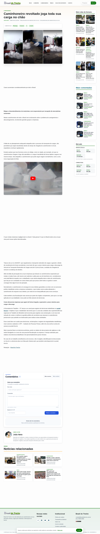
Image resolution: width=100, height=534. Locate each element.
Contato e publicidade (60, 526)
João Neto (6, 20)
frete (18, 470)
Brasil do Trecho (15, 347)
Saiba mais (59, 530)
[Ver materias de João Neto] (8, 436)
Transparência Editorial (60, 519)
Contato (70, 3)
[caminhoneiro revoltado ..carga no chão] (33, 178)
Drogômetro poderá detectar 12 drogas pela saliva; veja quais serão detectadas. (90, 55)
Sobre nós (57, 521)
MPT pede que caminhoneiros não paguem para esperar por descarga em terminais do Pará (54, 473)
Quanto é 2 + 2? (11, 409)
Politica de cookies (59, 517)
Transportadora (21, 454)
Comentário (10, 393)
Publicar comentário (51, 412)
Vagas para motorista (60, 3)
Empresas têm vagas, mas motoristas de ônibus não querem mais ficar (90, 76)
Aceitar (79, 530)
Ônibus (51, 3)
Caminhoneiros (44, 3)
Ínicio (30, 3)
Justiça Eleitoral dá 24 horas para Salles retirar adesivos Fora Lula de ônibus (80, 76)
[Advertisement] (33, 75)
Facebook (22, 25)
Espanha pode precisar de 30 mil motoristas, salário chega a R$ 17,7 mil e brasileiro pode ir (80, 29)
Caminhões (36, 3)
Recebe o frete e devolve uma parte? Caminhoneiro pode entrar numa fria (54, 459)
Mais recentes (48, 376)
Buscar (93, 3)
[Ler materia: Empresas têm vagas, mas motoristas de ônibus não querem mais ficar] (90, 66)
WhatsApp (15, 25)
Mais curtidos (56, 376)
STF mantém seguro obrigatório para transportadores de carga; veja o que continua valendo (24, 459)
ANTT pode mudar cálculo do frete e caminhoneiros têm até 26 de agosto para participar (24, 474)
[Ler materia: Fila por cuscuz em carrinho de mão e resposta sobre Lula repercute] (80, 41)
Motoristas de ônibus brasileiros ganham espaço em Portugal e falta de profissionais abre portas (90, 29)
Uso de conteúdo (59, 524)
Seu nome (9, 386)
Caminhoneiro (7, 10)
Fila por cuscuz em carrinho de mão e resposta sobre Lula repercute (80, 51)
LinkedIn (31, 25)
